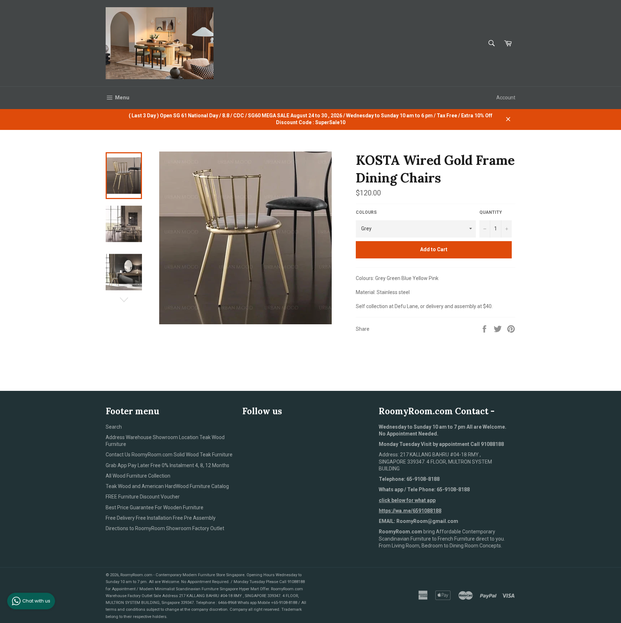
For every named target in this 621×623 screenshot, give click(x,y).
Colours (366, 212)
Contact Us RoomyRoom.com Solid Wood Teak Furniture (169, 454)
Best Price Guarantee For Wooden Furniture (154, 507)
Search (114, 427)
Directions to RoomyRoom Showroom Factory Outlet (165, 528)
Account (505, 97)
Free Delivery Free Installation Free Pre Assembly (161, 518)
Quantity (490, 212)
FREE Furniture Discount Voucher (143, 497)
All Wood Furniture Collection (138, 476)
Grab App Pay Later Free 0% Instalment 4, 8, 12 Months (167, 465)
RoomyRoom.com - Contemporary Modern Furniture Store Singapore (182, 575)
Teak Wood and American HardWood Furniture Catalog (167, 486)
